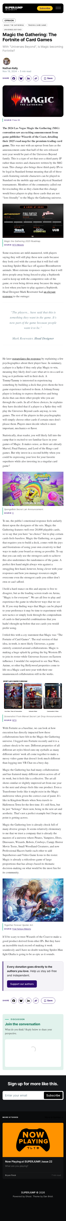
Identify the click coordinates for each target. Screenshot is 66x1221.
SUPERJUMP (28, 1192)
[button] (58, 8)
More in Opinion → (54, 1117)
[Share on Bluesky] (21, 78)
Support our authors (22, 983)
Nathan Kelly (10, 68)
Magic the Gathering (14, 25)
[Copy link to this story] (36, 78)
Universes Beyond (12, 30)
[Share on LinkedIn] (28, 78)
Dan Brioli (48, 1196)
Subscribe (45, 8)
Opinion (9, 20)
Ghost (28, 1196)
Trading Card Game (37, 25)
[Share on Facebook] (14, 78)
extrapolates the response (26, 358)
